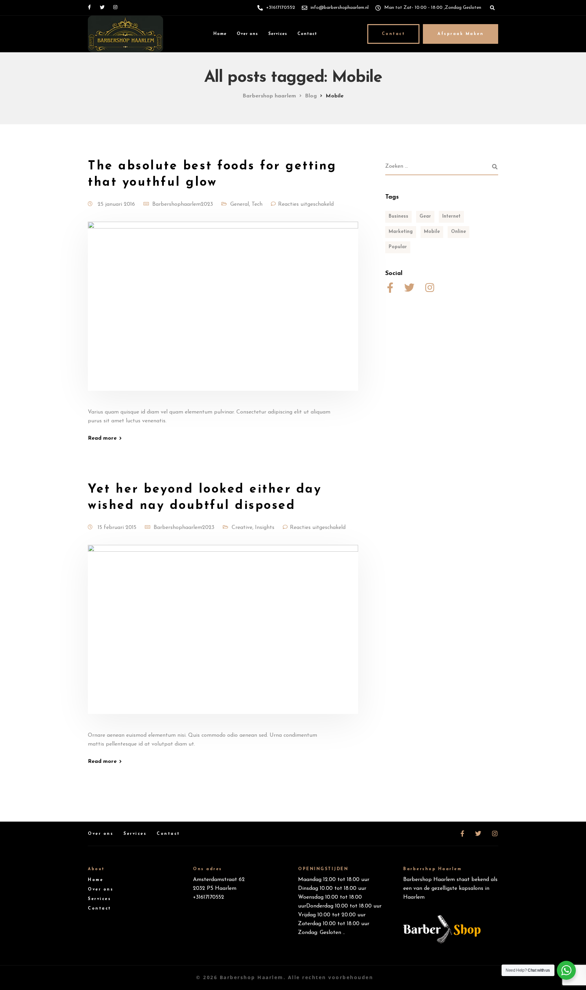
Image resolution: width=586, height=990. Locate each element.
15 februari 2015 (118, 527)
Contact (307, 34)
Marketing (401, 231)
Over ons (247, 34)
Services (277, 34)
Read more (102, 438)
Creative (242, 527)
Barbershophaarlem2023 (182, 204)
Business (398, 216)
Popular (398, 247)
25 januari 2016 (117, 204)
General (239, 204)
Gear (425, 216)
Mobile (432, 231)
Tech (257, 204)
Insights (264, 527)
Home (220, 34)
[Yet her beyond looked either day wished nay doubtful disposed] (223, 637)
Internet (451, 216)
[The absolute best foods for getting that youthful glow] (223, 314)
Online (458, 231)
